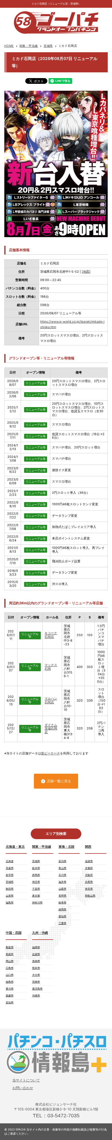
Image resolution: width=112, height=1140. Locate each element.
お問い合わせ (22, 1088)
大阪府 (89, 874)
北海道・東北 (15, 847)
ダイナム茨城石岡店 (51, 728)
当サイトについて (26, 1080)
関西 (88, 847)
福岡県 (36, 947)
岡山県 (9, 961)
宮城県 (9, 881)
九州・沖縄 (40, 933)
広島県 (9, 967)
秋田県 (9, 888)
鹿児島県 (37, 988)
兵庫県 (89, 881)
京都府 (89, 868)
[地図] (86, 272)
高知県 (9, 1002)
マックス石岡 (51, 667)
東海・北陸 (66, 847)
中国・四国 (14, 933)
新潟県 (62, 861)
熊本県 (36, 967)
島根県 (9, 954)
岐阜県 (62, 902)
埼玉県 (36, 881)
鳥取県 (9, 947)
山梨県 (62, 888)
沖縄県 (36, 995)
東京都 (36, 895)
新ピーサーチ (50, 753)
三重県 (62, 923)
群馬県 (36, 874)
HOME (9, 45)
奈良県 (89, 888)
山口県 (9, 974)
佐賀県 (36, 954)
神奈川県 (37, 902)
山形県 (9, 895)
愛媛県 (9, 995)
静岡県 (62, 909)
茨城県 (48, 45)
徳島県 (9, 981)
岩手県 (9, 874)
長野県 (62, 895)
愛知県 (62, 916)
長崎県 (36, 961)
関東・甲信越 (29, 45)
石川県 (62, 874)
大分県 (36, 974)
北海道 (9, 861)
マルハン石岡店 (51, 700)
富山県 (62, 868)
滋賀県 (89, 861)
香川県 (9, 988)
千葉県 (36, 888)
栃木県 (36, 868)
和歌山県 (90, 895)
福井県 (62, 881)
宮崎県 (36, 981)
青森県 (9, 868)
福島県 (9, 902)
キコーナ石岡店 (51, 635)
